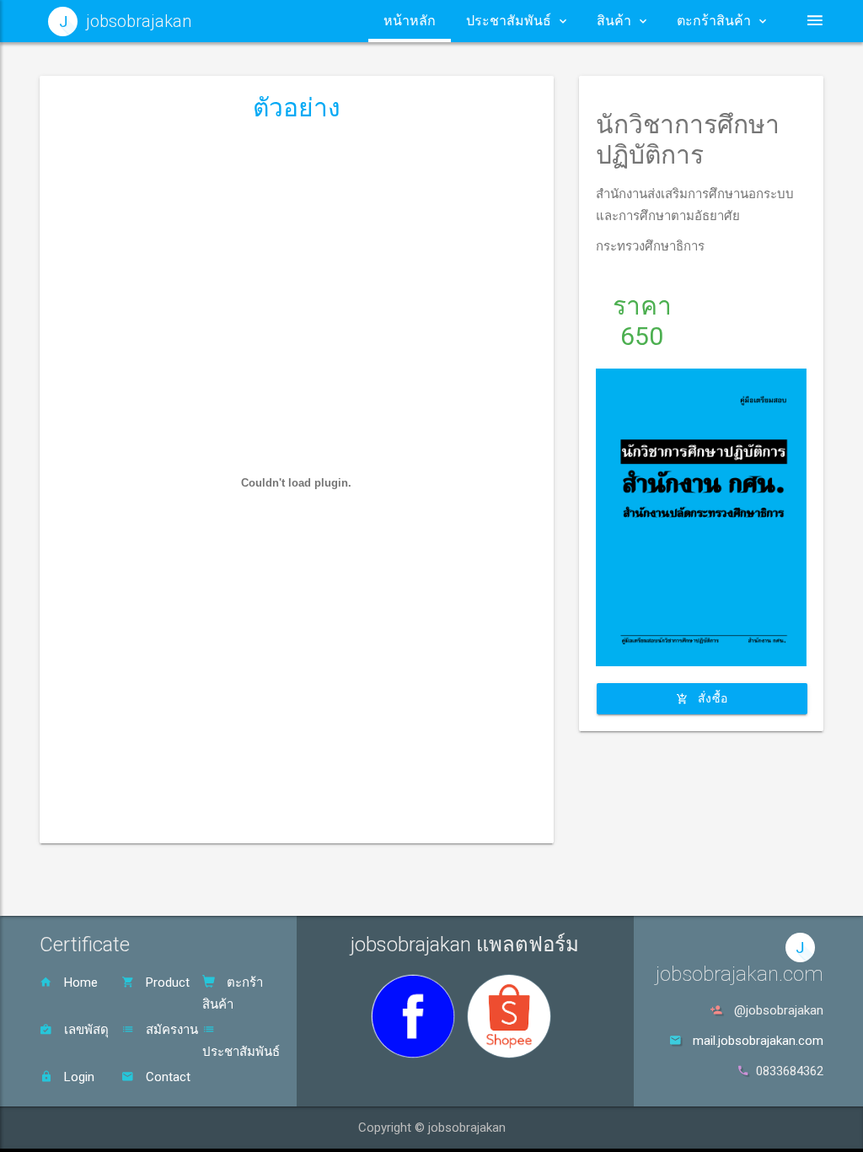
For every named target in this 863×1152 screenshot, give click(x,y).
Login (77, 1077)
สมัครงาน (170, 1029)
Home (79, 982)
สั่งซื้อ (711, 698)
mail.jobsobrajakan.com (758, 1040)
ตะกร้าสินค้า (232, 993)
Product (166, 982)
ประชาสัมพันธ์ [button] (508, 21)
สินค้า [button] (614, 21)
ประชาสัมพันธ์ (241, 1051)
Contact (166, 1077)
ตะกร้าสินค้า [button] (714, 21)
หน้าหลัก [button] (409, 21)
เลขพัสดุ (85, 1029)
